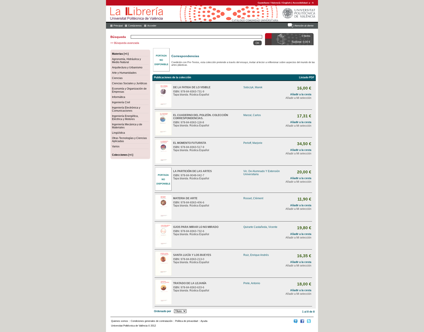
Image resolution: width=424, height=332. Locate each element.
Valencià (275, 3)
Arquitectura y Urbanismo (127, 67)
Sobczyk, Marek (252, 87)
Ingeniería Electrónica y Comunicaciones (126, 109)
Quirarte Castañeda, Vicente (260, 227)
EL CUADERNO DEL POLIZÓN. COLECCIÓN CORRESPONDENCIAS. (200, 117)
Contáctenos (135, 25)
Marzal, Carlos (252, 115)
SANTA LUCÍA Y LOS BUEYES (192, 255)
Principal (118, 25)
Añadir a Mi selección (298, 97)
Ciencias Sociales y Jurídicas (129, 83)
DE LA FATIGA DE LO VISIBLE (191, 87)
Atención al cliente (304, 25)
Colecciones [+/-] (122, 154)
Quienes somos (119, 321)
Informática (118, 97)
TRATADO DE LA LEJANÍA (189, 283)
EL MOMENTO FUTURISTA (189, 142)
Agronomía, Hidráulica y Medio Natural (126, 61)
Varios (115, 146)
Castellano (263, 3)
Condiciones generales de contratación (151, 321)
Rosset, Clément (253, 198)
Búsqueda (118, 37)
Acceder (151, 25)
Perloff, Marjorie (252, 142)
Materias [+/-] (120, 53)
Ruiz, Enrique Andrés (256, 255)
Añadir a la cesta (300, 94)
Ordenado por (162, 311)
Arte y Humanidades (124, 72)
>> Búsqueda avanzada (124, 43)
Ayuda (204, 321)
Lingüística (118, 132)
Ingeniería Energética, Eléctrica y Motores (125, 117)
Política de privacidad (186, 321)
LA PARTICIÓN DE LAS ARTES (192, 171)
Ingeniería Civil (121, 102)
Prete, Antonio (251, 283)
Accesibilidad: (301, 3)
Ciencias (117, 78)
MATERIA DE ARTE (185, 198)
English (286, 3)
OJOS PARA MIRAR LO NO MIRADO (195, 227)
